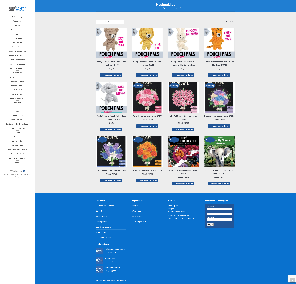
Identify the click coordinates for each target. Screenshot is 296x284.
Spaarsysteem (110, 258)
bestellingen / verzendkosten (115, 249)
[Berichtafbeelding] (99, 251)
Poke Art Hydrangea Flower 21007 (219, 116)
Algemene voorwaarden (105, 206)
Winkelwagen (18, 171)
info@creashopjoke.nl (181, 216)
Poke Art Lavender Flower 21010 (111, 170)
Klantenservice (101, 216)
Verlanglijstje (137, 216)
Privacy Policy (101, 232)
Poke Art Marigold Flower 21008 (147, 170)
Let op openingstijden (112, 267)
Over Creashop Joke (103, 227)
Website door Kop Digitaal (120, 280)
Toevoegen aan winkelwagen (111, 75)
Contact (99, 211)
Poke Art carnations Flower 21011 (147, 116)
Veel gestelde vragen (103, 238)
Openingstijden (101, 222)
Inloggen (135, 206)
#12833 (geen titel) (139, 222)
